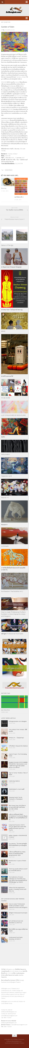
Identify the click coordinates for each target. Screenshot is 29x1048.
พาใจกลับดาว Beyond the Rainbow (18, 746)
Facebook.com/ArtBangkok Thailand (10, 982)
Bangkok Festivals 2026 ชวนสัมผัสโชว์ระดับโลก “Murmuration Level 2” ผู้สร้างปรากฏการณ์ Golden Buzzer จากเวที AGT (18, 764)
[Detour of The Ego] (14, 235)
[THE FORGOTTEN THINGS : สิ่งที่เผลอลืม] (4, 732)
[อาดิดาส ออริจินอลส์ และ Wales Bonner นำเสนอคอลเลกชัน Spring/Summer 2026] (4, 854)
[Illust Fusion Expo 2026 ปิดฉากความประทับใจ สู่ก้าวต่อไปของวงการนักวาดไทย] (4, 808)
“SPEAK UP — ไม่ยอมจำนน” (16, 737)
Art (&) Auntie (5, 398)
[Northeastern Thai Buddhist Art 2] (14, 581)
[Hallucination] (14, 446)
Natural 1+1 (5, 497)
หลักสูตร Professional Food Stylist (12, 634)
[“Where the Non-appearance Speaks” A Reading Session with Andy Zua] (4, 890)
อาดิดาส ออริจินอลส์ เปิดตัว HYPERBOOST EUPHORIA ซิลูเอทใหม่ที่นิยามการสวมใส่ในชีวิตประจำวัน (18, 817)
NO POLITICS (5, 710)
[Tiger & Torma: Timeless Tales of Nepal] (4, 775)
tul (3, 30)
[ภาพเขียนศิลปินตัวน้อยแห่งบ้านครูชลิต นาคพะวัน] (14, 557)
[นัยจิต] (14, 426)
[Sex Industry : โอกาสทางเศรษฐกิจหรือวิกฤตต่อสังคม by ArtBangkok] (4, 846)
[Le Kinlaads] (14, 535)
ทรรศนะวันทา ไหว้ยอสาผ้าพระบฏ (11, 310)
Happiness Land (6, 476)
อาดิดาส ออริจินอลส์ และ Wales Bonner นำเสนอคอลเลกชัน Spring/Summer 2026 (17, 853)
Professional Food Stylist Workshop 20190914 (16, 938)
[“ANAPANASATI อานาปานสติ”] (4, 791)
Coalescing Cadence (14, 781)
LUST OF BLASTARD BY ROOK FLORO (13, 415)
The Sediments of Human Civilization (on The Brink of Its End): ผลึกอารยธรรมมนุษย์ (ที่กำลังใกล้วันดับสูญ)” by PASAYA (18, 879)
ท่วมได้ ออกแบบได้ (7, 376)
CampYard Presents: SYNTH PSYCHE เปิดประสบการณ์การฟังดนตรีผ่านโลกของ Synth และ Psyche (17, 827)
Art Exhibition (5, 22)
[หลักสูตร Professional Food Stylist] (14, 625)
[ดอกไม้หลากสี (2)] (21, 186)
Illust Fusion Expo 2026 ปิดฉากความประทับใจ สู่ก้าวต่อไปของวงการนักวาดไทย (17, 807)
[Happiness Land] (14, 465)
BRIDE (3, 331)
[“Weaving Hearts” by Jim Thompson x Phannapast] (4, 799)
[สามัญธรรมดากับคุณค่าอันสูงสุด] (14, 256)
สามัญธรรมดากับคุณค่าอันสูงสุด (11, 267)
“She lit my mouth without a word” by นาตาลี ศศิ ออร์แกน (18, 869)
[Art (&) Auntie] (14, 387)
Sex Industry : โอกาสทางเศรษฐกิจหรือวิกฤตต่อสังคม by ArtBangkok (18, 844)
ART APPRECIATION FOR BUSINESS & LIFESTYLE (16, 921)
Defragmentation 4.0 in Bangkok (18, 721)
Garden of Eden (8, 170)
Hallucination (5, 454)
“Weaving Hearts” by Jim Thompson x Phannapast (16, 798)
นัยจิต (3, 437)
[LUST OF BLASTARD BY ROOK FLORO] (14, 407)
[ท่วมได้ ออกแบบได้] (14, 354)
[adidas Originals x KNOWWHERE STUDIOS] (4, 837)
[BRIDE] (14, 321)
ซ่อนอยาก (4, 524)
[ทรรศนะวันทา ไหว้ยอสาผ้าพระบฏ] (14, 289)
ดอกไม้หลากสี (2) (19, 197)
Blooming (3, 188)
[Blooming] (7, 182)
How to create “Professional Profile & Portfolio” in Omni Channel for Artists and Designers (13, 614)
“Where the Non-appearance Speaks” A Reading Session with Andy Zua (17, 889)
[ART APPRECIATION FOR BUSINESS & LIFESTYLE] (4, 923)
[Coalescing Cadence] (4, 783)
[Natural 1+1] (14, 487)
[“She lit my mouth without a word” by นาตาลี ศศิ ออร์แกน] (4, 871)
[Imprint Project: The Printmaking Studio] (4, 756)
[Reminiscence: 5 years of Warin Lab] (4, 863)
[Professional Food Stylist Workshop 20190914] (4, 939)
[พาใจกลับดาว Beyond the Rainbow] (4, 748)
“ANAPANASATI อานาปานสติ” (17, 789)
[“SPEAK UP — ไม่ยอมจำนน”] (4, 740)
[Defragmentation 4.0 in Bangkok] (4, 723)
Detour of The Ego (7, 245)
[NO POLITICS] (14, 701)
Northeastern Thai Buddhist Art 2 (12, 591)
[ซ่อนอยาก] (14, 511)
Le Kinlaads (5, 546)
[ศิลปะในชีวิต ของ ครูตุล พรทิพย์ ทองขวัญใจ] (4, 931)
